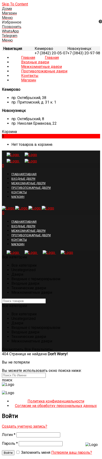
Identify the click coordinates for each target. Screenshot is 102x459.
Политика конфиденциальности (56, 401)
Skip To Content (15, 4)
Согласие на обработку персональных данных (56, 405)
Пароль (10, 443)
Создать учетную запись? (24, 426)
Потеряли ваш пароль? (71, 452)
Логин (8, 434)
